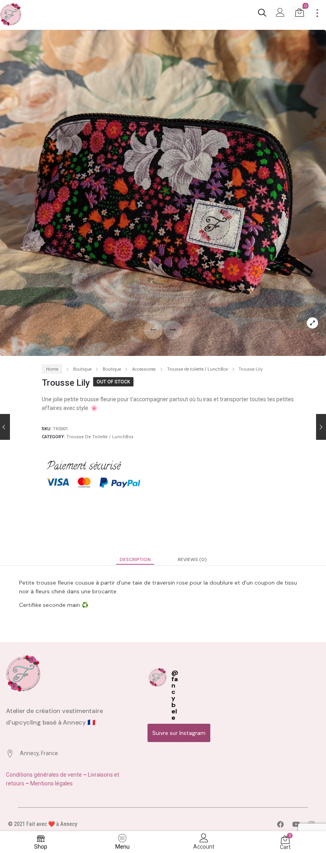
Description (135, 559)
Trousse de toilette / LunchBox (197, 369)
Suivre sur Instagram (179, 732)
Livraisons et (103, 774)
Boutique (82, 369)
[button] (172, 330)
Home (52, 369)
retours (15, 783)
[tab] (135, 559)
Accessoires (144, 369)
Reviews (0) (192, 559)
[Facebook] (280, 824)
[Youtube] (296, 824)
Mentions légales (51, 783)
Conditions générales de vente (44, 774)
